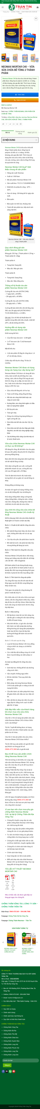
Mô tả (8, 132)
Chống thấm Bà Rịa (9, 1031)
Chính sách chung (9, 1012)
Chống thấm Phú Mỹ (10, 1034)
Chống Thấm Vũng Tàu (25, 1106)
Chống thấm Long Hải (10, 1044)
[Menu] (2, 7)
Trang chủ (6, 12)
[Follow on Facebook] (3, 1071)
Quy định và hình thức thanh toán (14, 1019)
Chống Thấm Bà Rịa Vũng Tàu (18, 916)
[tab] (7, 133)
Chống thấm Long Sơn (10, 1055)
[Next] (36, 34)
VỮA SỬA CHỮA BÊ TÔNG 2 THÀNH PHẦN (18, 119)
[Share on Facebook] (6, 124)
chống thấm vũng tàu (14, 117)
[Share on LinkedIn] (20, 124)
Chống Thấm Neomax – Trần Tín (19, 920)
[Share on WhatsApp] (3, 124)
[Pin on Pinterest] (17, 124)
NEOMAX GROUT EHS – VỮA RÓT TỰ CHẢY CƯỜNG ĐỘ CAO (11, 950)
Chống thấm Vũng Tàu (10, 1027)
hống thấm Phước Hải (11, 1048)
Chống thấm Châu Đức (10, 1038)
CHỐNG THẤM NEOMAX (16, 111)
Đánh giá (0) (32, 132)
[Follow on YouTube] (13, 1071)
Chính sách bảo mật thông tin (13, 1016)
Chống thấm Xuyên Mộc (11, 1041)
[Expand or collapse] (36, 140)
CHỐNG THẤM (15, 12)
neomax (24, 117)
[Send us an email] (6, 1071)
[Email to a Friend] (13, 124)
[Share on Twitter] (10, 124)
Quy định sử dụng (9, 1009)
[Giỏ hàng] (38, 7)
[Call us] (10, 1071)
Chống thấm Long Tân (10, 1051)
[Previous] (4, 34)
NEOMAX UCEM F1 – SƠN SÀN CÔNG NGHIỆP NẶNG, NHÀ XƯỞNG (28, 951)
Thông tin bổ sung (20, 132)
